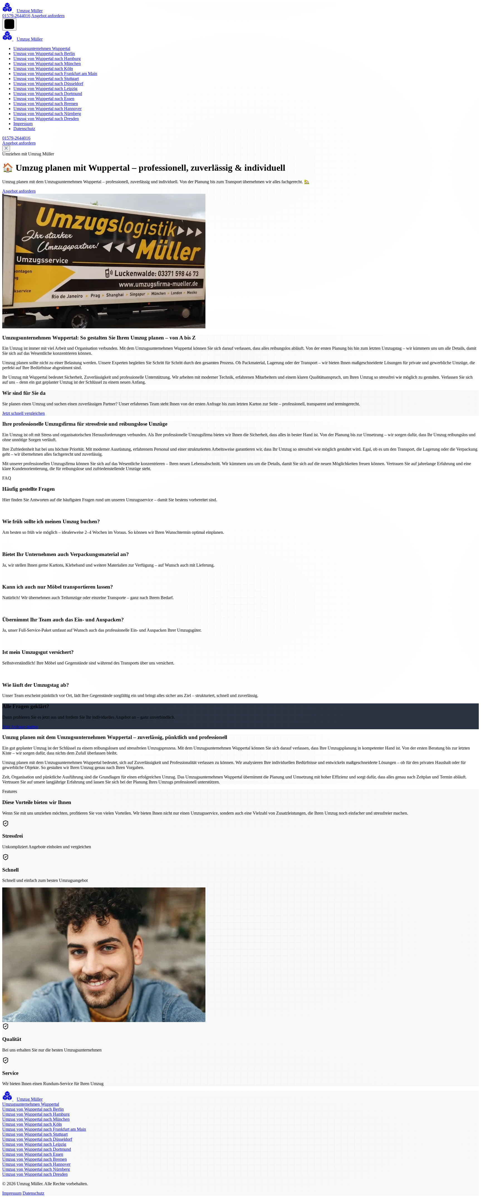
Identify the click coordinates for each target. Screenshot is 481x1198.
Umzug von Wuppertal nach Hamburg (47, 58)
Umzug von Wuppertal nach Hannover (47, 108)
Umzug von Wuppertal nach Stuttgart (46, 78)
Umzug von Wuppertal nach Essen (43, 98)
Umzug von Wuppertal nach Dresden (46, 118)
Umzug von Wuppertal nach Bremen (45, 103)
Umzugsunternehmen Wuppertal (41, 48)
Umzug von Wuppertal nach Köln (43, 68)
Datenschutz (24, 128)
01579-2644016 (16, 15)
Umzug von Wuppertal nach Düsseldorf (48, 83)
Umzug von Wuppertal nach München (47, 63)
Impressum (23, 123)
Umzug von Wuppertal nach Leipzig (45, 88)
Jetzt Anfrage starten (20, 726)
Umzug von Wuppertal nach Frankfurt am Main (55, 73)
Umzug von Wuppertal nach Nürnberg (47, 113)
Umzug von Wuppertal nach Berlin (44, 53)
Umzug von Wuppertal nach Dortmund (47, 93)
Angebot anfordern (48, 15)
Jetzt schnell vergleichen (23, 413)
